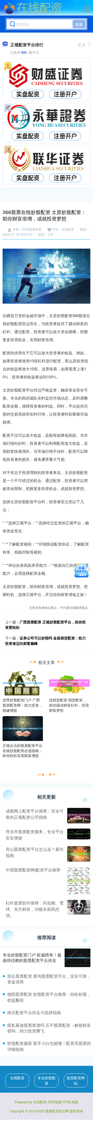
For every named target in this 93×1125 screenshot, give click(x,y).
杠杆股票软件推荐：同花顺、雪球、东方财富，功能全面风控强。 (35, 909)
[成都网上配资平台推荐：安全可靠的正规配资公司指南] (78, 815)
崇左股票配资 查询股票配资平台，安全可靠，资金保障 (49, 979)
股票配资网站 (76, 1080)
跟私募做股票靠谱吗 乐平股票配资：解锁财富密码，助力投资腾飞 (49, 1028)
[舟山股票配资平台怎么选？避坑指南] (78, 854)
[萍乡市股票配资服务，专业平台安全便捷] (78, 835)
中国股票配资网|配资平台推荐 (33, 870)
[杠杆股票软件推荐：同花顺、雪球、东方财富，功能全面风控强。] (78, 909)
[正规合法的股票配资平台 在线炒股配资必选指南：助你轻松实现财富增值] (23, 728)
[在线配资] (33, 8)
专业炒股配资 (46, 1080)
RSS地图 (54, 1101)
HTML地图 (70, 1101)
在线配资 (17, 1077)
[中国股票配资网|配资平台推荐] (78, 881)
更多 (82, 45)
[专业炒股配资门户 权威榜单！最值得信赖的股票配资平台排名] (77, 957)
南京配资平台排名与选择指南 (34, 1012)
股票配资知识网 (57, 1110)
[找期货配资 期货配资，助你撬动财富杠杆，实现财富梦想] (69, 682)
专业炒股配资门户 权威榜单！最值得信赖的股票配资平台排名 (32, 957)
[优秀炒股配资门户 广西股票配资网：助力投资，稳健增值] (23, 682)
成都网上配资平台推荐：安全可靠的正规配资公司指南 (35, 814)
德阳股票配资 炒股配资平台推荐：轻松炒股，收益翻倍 (49, 997)
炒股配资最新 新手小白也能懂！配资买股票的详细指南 (49, 1046)
